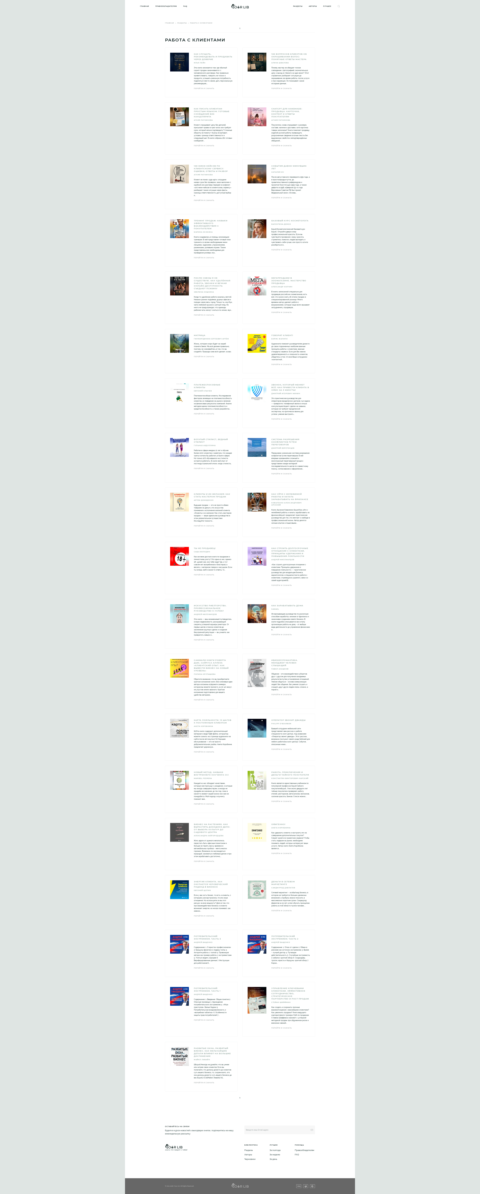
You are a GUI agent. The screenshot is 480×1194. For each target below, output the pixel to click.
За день (273, 1159)
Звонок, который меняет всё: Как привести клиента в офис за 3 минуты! (290, 387)
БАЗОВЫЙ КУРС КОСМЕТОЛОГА (289, 220)
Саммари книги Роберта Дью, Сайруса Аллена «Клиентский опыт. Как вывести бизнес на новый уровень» (211, 665)
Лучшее (327, 6)
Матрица (200, 335)
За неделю (275, 1154)
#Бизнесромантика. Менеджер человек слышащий (284, 663)
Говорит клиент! (282, 335)
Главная (144, 6)
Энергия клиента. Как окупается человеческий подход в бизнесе (211, 884)
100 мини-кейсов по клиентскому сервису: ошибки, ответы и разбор (211, 168)
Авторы (313, 6)
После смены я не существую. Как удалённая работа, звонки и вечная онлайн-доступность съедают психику (212, 283)
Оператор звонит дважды (288, 720)
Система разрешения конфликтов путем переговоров (285, 442)
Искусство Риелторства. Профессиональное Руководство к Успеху (210, 608)
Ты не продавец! (205, 548)
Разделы (298, 6)
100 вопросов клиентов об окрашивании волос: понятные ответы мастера (289, 56)
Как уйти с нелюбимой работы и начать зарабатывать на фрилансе (289, 496)
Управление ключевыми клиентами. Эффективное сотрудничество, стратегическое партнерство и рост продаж (290, 993)
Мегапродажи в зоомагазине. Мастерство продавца (288, 280)
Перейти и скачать (204, 88)
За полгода (275, 1150)
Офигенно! (278, 824)
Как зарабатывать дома (287, 605)
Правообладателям (166, 6)
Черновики (250, 1159)
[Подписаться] (312, 1130)
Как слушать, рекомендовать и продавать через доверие (213, 56)
